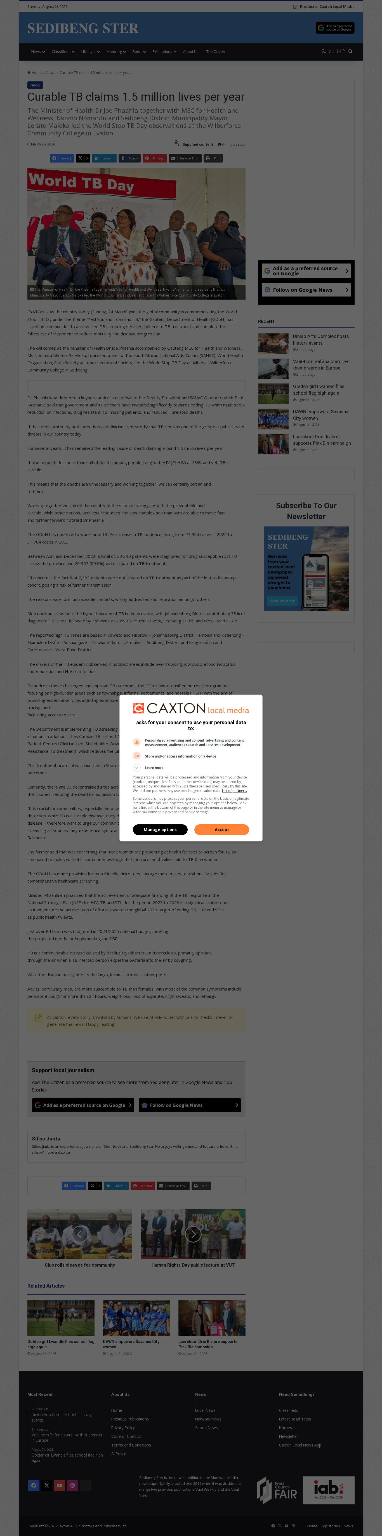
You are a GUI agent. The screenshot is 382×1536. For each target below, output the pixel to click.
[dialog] (191, 768)
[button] (191, 768)
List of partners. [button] (234, 790)
